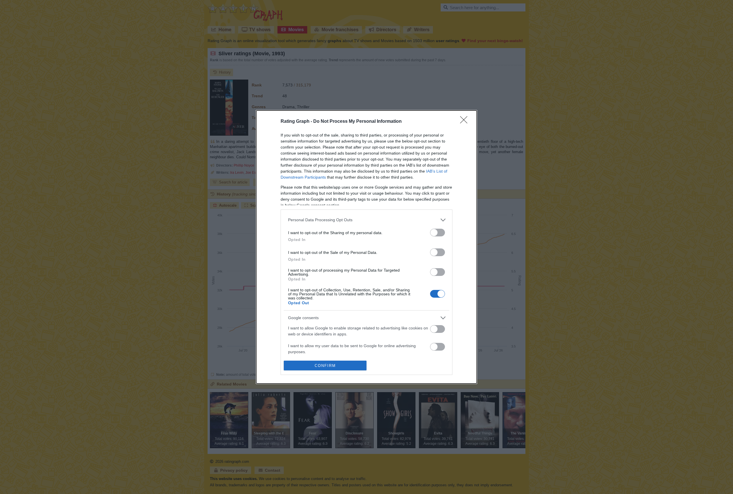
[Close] (465, 121)
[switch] (437, 232)
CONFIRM (325, 365)
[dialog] (366, 247)
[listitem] (366, 220)
